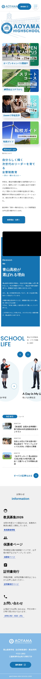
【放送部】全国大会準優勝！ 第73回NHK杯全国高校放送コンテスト (26, 429)
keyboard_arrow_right (36, 475)
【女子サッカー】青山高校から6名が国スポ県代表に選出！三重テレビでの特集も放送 (26, 460)
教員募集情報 (9, 530)
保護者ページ (9, 557)
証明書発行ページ (11, 584)
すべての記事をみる (23, 475)
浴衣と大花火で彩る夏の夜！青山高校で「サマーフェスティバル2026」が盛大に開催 (26, 444)
